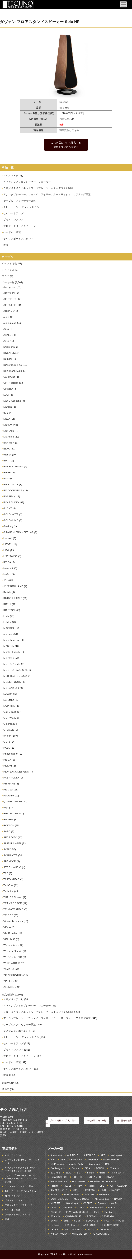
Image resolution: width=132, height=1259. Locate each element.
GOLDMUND (10, 520)
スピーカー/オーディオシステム (21, 207)
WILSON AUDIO (12, 957)
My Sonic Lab (11, 687)
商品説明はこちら (69, 130)
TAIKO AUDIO (11, 879)
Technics (8, 891)
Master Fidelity (11, 652)
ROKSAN (8, 825)
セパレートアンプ (13, 213)
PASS (6, 747)
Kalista (7, 592)
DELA (6, 418)
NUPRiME (9, 705)
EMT (6, 460)
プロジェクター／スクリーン (19, 226)
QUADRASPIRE (12, 801)
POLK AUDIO (11, 777)
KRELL (7, 604)
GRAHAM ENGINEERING (18, 532)
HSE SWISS (10, 556)
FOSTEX (8, 496)
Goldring (8, 526)
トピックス (8, 269)
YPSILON (8, 981)
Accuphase (9, 287)
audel (6, 317)
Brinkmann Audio (13, 370)
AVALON (8, 335)
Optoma (7, 723)
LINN (6, 616)
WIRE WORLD (11, 963)
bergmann (9, 347)
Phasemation (10, 753)
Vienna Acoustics (13, 921)
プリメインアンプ (13, 219)
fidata (6, 478)
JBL (5, 580)
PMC (96, 1212)
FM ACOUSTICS (13, 490)
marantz (8, 634)
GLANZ (7, 508)
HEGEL (7, 544)
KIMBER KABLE (12, 598)
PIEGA (7, 759)
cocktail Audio (76, 1164)
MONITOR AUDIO (13, 670)
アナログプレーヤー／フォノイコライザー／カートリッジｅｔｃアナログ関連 (47, 194)
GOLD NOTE (11, 514)
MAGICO (8, 628)
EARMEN (8, 442)
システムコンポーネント (17, 1030)
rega (5, 807)
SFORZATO (10, 837)
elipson (7, 454)
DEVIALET (9, 430)
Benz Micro (76, 1159)
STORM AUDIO (12, 867)
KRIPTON (9, 610)
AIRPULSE (9, 305)
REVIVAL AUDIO (13, 813)
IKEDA (7, 562)
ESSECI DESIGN (13, 466)
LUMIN (7, 622)
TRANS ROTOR (12, 903)
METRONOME (11, 664)
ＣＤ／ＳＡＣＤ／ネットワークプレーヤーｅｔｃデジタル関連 (38, 188)
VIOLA (7, 927)
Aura (6, 329)
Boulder (7, 358)
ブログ (5, 276)
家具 (5, 244)
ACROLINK (9, 293)
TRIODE (8, 915)
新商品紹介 (8, 1082)
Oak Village (9, 711)
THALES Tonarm (12, 897)
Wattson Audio (11, 945)
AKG (103, 1155)
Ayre (6, 341)
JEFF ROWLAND (13, 586)
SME (66, 1221)
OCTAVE (8, 717)
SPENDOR (9, 861)
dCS (5, 412)
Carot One (9, 376)
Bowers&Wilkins (12, 364)
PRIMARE (9, 783)
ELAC (6, 448)
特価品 (5, 1089)
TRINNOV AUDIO (13, 909)
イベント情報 (9, 263)
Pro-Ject (8, 789)
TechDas (8, 885)
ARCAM (8, 311)
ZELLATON (9, 987)
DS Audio (8, 436)
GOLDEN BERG (59, 1181)
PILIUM (7, 765)
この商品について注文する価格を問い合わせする (66, 144)
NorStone (8, 699)
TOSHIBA (70, 1225)
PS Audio (8, 795)
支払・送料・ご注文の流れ (63, 1120)
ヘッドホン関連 (12, 232)
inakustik (8, 568)
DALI (6, 394)
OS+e (6, 741)
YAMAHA (8, 969)
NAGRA (7, 693)
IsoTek (7, 574)
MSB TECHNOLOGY (15, 676)
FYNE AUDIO (11, 502)
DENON (8, 424)
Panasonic (67, 1207)
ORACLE (8, 729)
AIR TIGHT (9, 299)
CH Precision (10, 382)
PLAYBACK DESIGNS (16, 771)
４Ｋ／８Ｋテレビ (13, 175)
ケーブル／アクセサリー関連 (19, 200)
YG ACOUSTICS (13, 975)
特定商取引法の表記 (96, 1120)
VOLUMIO (9, 939)
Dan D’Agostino (12, 400)
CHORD (8, 388)
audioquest (9, 323)
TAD (5, 873)
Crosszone (94, 1164)
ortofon (7, 735)
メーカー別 (8, 282)
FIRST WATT (10, 484)
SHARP (54, 1221)
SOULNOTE (10, 855)
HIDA (6, 550)
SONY (7, 849)
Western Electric (12, 951)
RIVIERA (8, 819)
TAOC (107, 1221)
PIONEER (56, 1212)
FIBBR (7, 472)
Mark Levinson (11, 640)
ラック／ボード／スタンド (18, 238)
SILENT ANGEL (12, 843)
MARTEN (8, 646)
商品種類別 (8, 994)
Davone (7, 406)
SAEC (6, 831)
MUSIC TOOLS (12, 682)
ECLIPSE (55, 1173)
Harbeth (7, 538)
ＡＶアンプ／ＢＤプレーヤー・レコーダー (27, 181)
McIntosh (8, 658)
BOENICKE (10, 352)
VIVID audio (10, 933)
